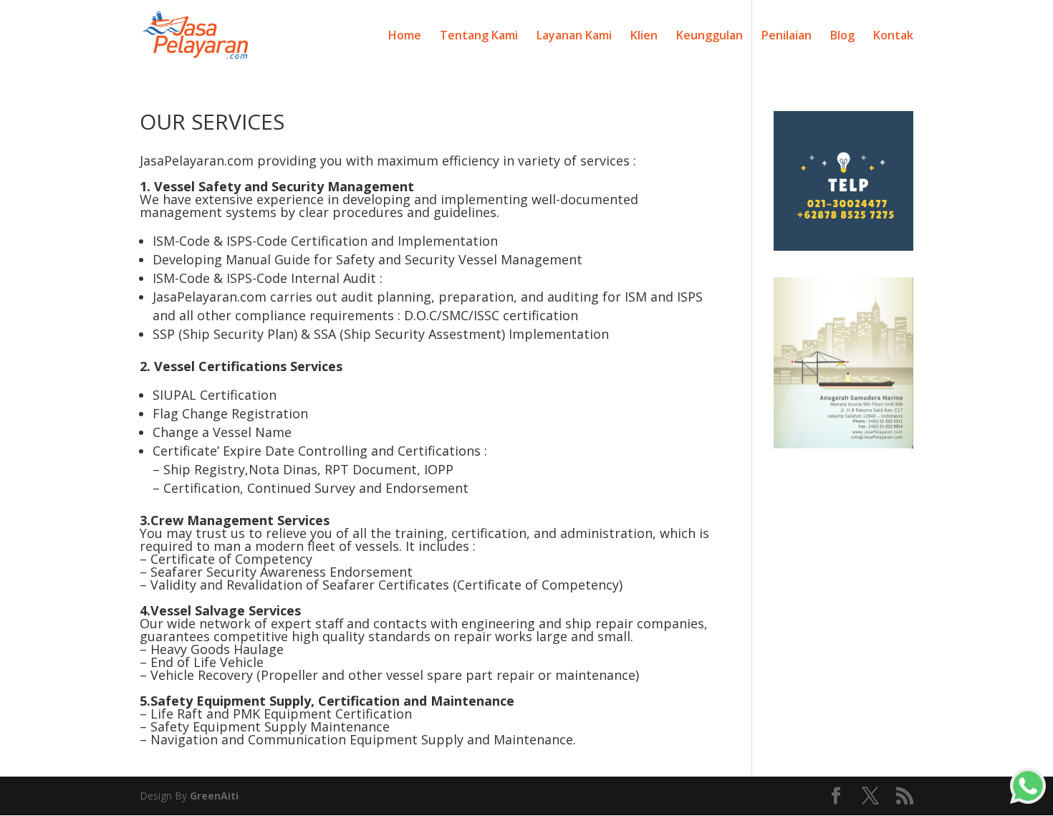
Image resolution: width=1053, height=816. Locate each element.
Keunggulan (709, 36)
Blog (842, 36)
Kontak (893, 36)
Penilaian (786, 36)
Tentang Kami (479, 36)
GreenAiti (214, 795)
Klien (644, 36)
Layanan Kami (574, 36)
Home (404, 36)
